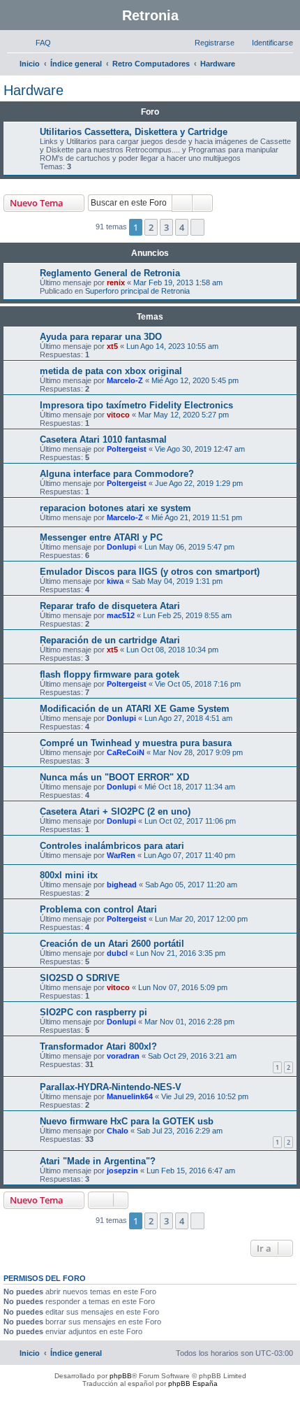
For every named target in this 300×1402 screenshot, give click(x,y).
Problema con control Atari (98, 909)
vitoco (118, 414)
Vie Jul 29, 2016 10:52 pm (204, 1096)
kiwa (115, 581)
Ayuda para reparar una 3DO (101, 336)
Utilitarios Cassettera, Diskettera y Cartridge (133, 132)
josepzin (122, 1170)
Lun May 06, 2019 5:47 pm (189, 547)
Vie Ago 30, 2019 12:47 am (200, 449)
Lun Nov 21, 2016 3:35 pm (180, 953)
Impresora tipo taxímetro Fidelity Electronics (136, 405)
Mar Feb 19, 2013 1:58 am (178, 282)
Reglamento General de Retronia (110, 273)
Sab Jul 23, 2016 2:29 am (180, 1130)
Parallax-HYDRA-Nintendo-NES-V (110, 1087)
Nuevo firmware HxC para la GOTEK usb (126, 1121)
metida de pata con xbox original (111, 371)
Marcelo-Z (125, 380)
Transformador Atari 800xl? (98, 1046)
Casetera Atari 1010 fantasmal (103, 439)
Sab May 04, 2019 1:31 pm (177, 581)
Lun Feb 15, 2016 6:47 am (191, 1170)
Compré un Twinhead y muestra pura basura (136, 743)
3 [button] (166, 227)
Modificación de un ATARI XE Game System (135, 708)
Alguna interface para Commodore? (117, 473)
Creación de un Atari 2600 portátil (112, 943)
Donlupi (121, 547)
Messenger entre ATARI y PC (101, 537)
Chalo (117, 1130)
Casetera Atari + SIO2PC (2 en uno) (115, 811)
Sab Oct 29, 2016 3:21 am (192, 1056)
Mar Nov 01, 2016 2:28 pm (189, 1021)
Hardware (33, 90)
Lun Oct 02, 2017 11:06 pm (190, 821)
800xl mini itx (69, 875)
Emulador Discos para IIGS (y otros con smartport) (150, 571)
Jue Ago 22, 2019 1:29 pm (199, 483)
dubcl (117, 953)
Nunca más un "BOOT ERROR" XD (114, 777)
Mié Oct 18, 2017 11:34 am (189, 786)
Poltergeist (127, 449)
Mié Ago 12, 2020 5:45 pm (195, 380)
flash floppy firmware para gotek (109, 674)
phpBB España (193, 1383)
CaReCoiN (125, 752)
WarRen (121, 855)
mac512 (121, 615)
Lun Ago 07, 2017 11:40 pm (189, 855)
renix (116, 282)
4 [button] (181, 227)
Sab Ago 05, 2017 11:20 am (191, 884)
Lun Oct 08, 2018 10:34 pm (172, 649)
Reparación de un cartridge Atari (110, 640)
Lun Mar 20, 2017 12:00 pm (201, 919)
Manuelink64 (130, 1096)
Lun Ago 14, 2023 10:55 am (172, 346)
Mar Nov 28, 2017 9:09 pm (198, 752)
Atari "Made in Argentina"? (98, 1161)
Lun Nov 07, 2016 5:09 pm (182, 987)
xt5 (112, 346)
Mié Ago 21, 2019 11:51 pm (196, 517)
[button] (197, 227)
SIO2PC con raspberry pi (93, 1012)
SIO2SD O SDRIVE (80, 978)
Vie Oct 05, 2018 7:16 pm (198, 684)
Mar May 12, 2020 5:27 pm (183, 414)
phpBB (121, 1376)
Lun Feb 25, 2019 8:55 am (187, 615)
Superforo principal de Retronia (137, 291)
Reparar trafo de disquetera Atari (110, 606)
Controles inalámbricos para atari (112, 846)
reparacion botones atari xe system (115, 508)
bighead (122, 884)
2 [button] (151, 227)
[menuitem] (37, 42)
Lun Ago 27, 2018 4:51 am (188, 718)
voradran (123, 1056)
